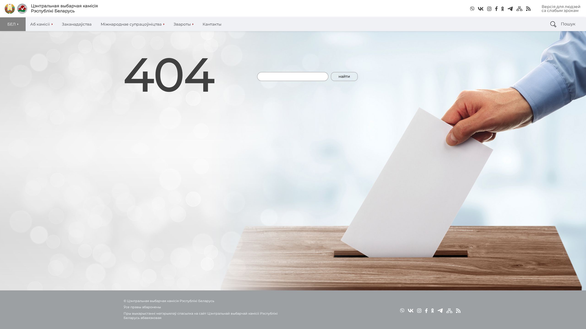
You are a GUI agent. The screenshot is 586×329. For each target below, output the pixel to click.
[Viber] (472, 8)
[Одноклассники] (502, 8)
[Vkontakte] (480, 8)
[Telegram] (510, 8)
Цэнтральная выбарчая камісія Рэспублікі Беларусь (64, 8)
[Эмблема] (22, 9)
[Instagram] (489, 8)
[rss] (528, 8)
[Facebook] (496, 8)
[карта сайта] (519, 8)
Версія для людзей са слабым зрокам (561, 8)
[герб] (10, 9)
